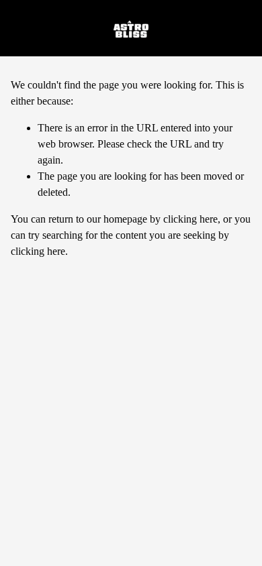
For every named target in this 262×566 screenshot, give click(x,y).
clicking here (190, 219)
